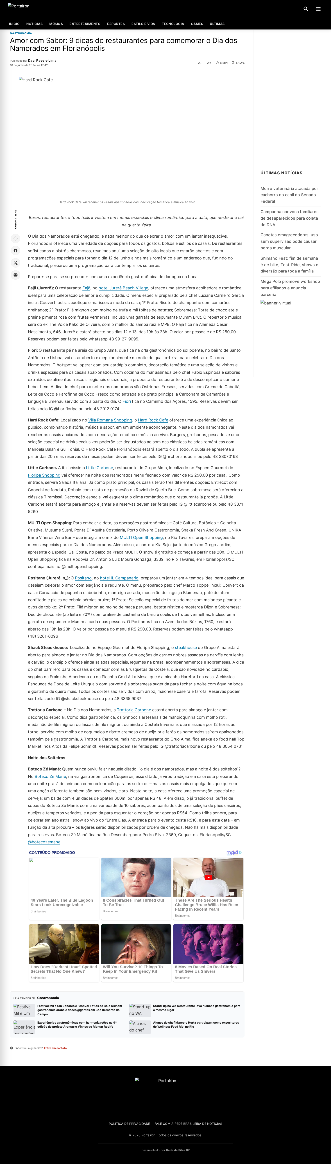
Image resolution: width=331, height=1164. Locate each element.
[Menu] (318, 9)
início (14, 24)
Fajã (86, 288)
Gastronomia (21, 33)
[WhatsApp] (15, 238)
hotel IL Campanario (119, 578)
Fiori (126, 401)
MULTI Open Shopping (141, 537)
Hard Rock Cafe (153, 420)
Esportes (116, 24)
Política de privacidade (129, 1124)
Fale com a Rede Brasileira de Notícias (188, 1124)
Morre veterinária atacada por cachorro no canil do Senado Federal (289, 195)
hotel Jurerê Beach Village (123, 288)
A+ (209, 63)
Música (56, 24)
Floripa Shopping (44, 475)
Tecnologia (173, 24)
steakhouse (186, 647)
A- (200, 63)
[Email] (15, 275)
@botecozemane (44, 842)
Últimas (217, 24)
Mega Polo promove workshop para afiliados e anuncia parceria (290, 288)
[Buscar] (306, 9)
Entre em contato (55, 1048)
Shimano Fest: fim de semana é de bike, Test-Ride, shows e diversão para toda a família (289, 265)
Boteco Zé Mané (50, 776)
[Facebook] (15, 250)
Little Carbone (99, 467)
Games (197, 24)
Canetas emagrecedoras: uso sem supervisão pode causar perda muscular (289, 241)
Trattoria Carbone (134, 709)
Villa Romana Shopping (110, 420)
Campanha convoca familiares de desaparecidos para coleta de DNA (290, 218)
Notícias (34, 24)
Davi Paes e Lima (42, 60)
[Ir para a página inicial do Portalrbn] (36, 9)
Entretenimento (85, 24)
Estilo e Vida (143, 24)
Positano (83, 578)
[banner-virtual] (291, 338)
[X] (15, 263)
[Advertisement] (291, 97)
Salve (240, 62)
